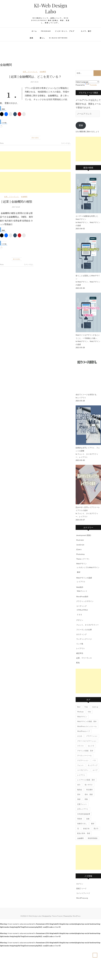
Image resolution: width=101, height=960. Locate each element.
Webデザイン (82, 222)
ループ (95, 770)
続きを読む (35, 137)
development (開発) (83, 535)
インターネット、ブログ (64, 31)
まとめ (79, 736)
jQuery (79, 549)
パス (94, 760)
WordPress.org (82, 898)
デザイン (79, 620)
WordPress (77, 916)
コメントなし (66, 143)
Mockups (80, 712)
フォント (80, 765)
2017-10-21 (34, 82)
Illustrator (80, 540)
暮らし (42, 38)
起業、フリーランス (30, 71)
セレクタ (91, 746)
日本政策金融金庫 (83, 814)
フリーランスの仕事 (84, 630)
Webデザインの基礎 (84, 578)
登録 (81, 125)
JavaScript (80, 545)
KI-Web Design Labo (50, 8)
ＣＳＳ (79, 614)
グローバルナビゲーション (86, 741)
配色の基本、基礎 (83, 833)
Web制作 (79, 587)
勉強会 (79, 790)
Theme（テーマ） (83, 559)
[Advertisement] (35, 160)
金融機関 (43, 71)
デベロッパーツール (84, 755)
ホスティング (81, 634)
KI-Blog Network (58, 38)
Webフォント (82, 591)
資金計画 (86, 828)
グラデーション (91, 736)
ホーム (34, 31)
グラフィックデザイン (84, 601)
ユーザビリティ (82, 770)
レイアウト (81, 398)
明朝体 (79, 819)
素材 (78, 572)
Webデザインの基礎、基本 (87, 721)
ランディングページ (84, 639)
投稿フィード (81, 888)
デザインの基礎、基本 (85, 751)
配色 (78, 663)
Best (78, 707)
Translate (93, 85)
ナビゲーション (82, 760)
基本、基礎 (89, 794)
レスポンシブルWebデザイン (88, 567)
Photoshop (80, 554)
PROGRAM (46, 31)
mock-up (95, 707)
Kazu (2, 143)
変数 (86, 799)
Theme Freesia (57, 916)
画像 (87, 819)
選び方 (96, 828)
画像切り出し (82, 824)
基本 (78, 794)
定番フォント (82, 804)
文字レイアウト (82, 809)
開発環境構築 (92, 838)
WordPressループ (83, 731)
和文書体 (89, 790)
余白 (78, 785)
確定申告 (79, 653)
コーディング (81, 606)
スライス (80, 746)
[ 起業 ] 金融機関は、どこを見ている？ (35, 76)
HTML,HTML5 (82, 610)
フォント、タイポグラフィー (87, 625)
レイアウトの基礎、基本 (86, 780)
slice (89, 712)
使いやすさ (89, 785)
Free (86, 707)
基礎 (78, 799)
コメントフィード (83, 893)
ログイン (79, 884)
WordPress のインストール (87, 726)
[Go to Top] (95, 955)
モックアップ (92, 765)
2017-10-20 (16, 207)
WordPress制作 (82, 596)
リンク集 (79, 644)
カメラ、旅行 (86, 31)
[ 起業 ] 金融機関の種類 (16, 201)
